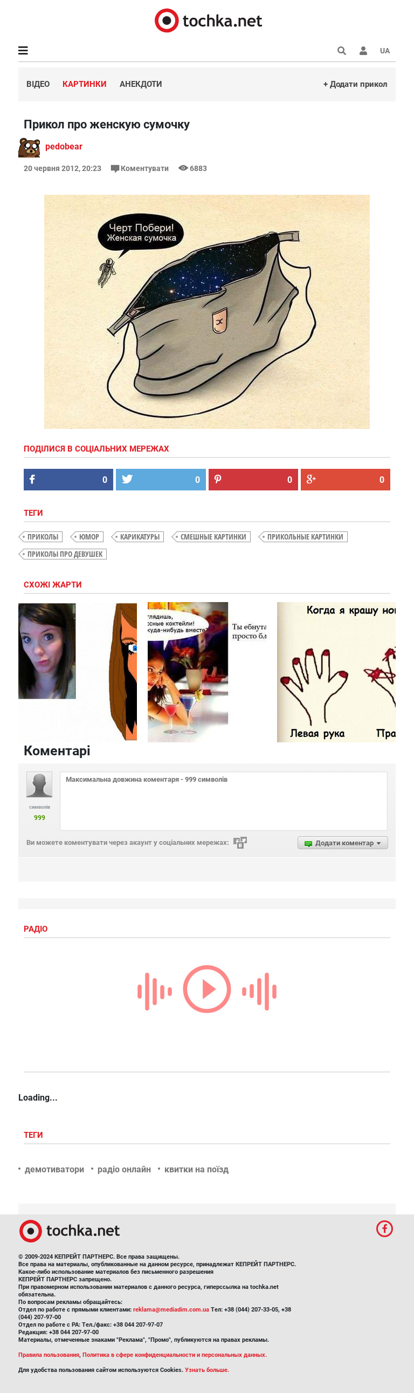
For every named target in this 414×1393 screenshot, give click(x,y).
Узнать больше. (207, 1370)
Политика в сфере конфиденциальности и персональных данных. (174, 1354)
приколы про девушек (64, 554)
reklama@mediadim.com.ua (171, 1309)
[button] (363, 50)
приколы (42, 536)
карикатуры (140, 536)
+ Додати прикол (355, 84)
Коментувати (144, 168)
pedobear (63, 146)
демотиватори (54, 1169)
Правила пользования (48, 1354)
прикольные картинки (305, 536)
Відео (38, 84)
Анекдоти (141, 84)
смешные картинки (213, 536)
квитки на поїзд (196, 1169)
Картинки (85, 84)
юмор (89, 536)
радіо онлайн (124, 1169)
